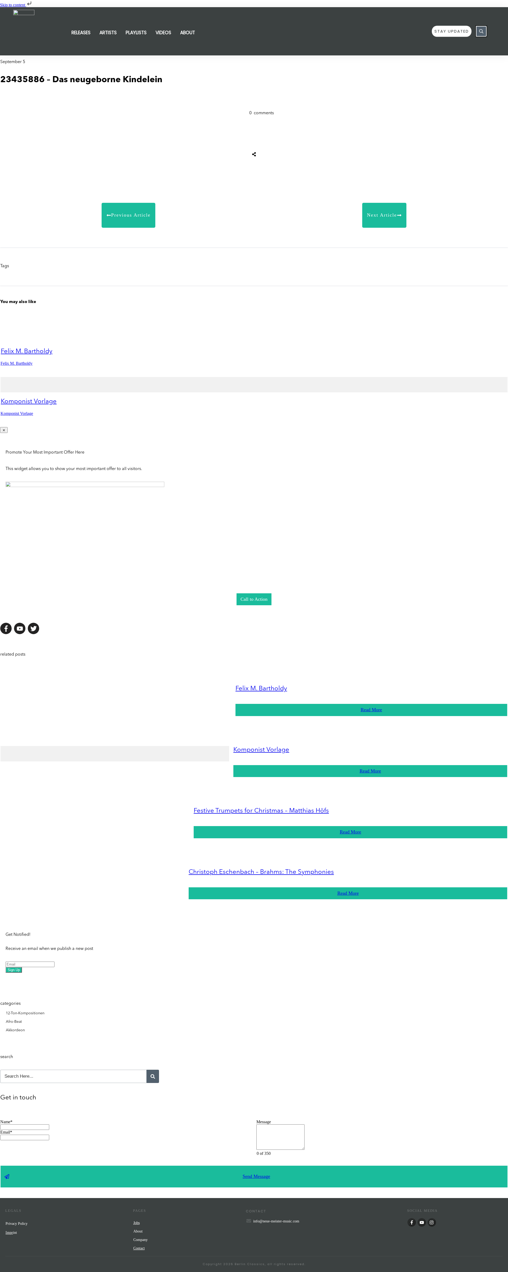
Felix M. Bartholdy (26, 351)
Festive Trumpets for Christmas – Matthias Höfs (261, 811)
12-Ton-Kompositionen (25, 1013)
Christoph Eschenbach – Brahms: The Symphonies (261, 872)
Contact (139, 1248)
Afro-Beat (14, 1022)
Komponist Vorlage (29, 401)
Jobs (136, 1223)
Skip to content (13, 5)
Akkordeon (15, 1030)
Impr (9, 1233)
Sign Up (14, 970)
